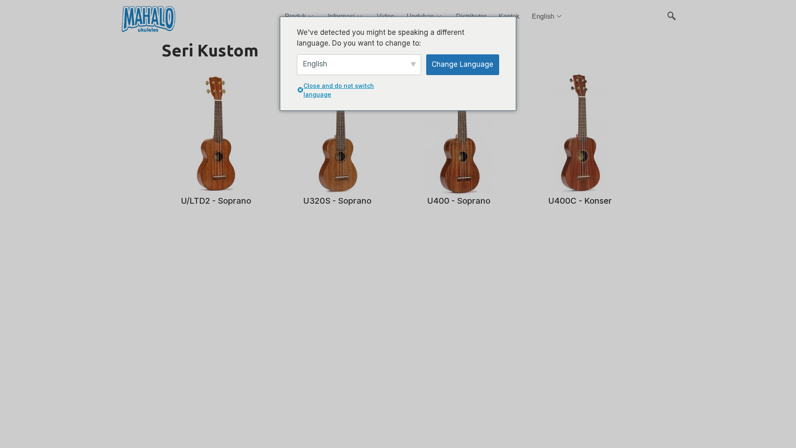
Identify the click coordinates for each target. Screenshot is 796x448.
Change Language (462, 64)
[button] (671, 12)
